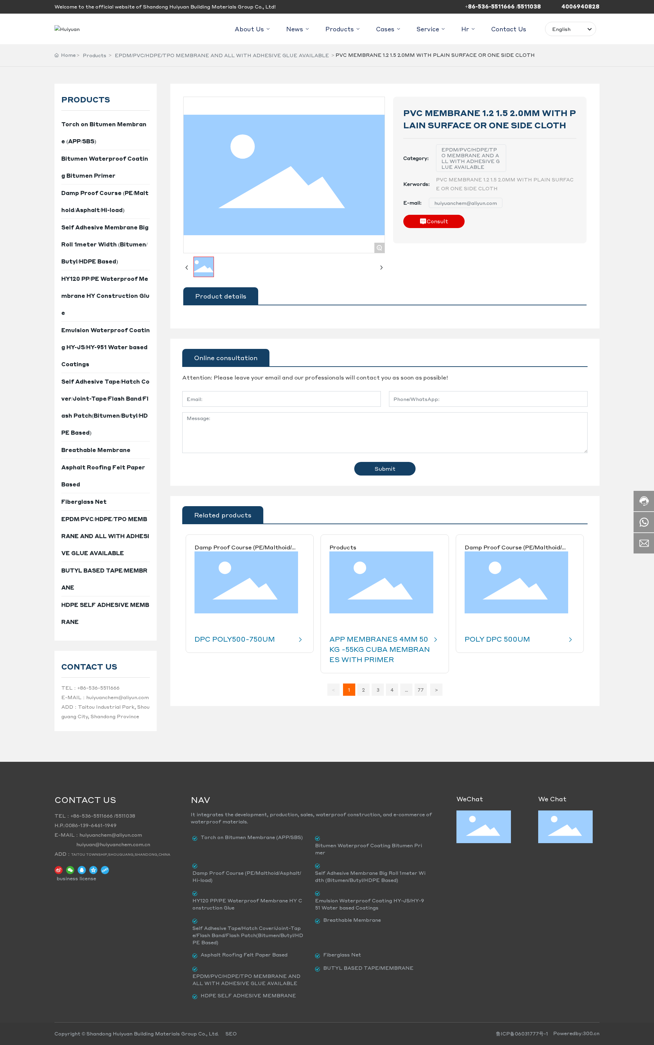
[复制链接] (105, 869)
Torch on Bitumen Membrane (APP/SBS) (252, 837)
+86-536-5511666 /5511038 (503, 6)
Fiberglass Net (342, 954)
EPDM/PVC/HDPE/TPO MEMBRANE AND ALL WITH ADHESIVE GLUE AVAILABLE (222, 55)
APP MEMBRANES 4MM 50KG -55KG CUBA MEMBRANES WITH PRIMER (379, 649)
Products (94, 55)
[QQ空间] (93, 869)
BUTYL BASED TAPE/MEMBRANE (368, 968)
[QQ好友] (82, 869)
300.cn (591, 1033)
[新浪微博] (58, 869)
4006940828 (580, 6)
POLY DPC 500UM (497, 638)
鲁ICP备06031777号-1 (522, 1033)
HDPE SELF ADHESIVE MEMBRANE (248, 995)
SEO (231, 1033)
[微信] (70, 869)
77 (421, 690)
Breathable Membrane (352, 920)
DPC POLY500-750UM (234, 638)
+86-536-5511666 (98, 688)
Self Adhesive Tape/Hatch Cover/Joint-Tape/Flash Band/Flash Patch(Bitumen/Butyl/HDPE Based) (247, 935)
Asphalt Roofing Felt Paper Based (244, 954)
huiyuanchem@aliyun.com (117, 697)
